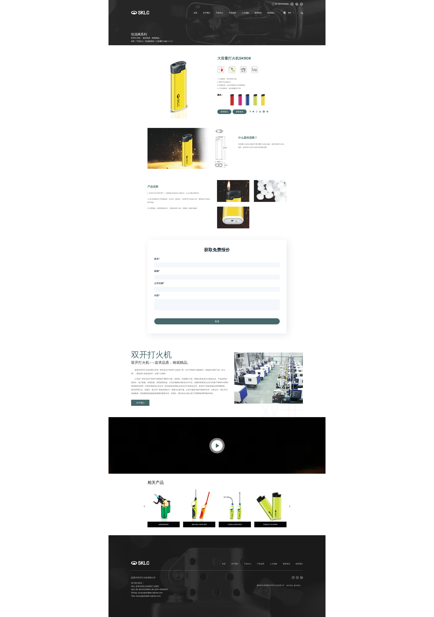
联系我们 (271, 13)
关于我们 (206, 13)
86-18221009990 (282, 4)
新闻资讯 (258, 13)
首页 (195, 13)
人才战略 (245, 13)
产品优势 (232, 13)
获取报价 (239, 112)
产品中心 (219, 13)
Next (290, 507)
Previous (144, 507)
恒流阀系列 (149, 41)
